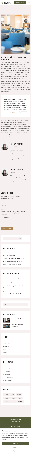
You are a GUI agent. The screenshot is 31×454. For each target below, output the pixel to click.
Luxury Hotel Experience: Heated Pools (13, 258)
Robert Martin (16, 144)
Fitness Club (8, 369)
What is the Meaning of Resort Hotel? (13, 261)
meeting (7, 401)
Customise (15, 447)
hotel (20, 398)
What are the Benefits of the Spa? (12, 294)
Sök (20, 238)
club (13, 394)
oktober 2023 (6, 344)
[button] (29, 3)
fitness (7, 398)
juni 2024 (5, 341)
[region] (15, 441)
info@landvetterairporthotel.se (15, 428)
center (6, 394)
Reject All (15, 451)
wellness (20, 401)
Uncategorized (8, 380)
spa (14, 401)
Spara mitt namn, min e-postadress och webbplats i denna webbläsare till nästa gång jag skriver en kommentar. (13, 213)
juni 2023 (5, 352)
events (19, 394)
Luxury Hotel (8, 371)
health (13, 398)
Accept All (15, 443)
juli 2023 (5, 349)
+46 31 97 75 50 (15, 426)
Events (6, 366)
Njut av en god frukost (9, 255)
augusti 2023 (6, 346)
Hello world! (6, 252)
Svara (11, 163)
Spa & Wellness (9, 377)
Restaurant (7, 374)
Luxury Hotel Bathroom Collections (12, 264)
